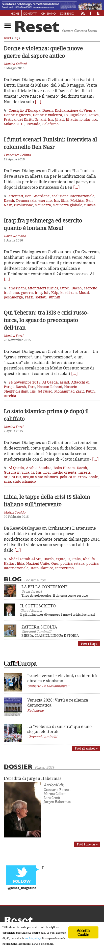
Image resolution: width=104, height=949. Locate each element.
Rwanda (33, 123)
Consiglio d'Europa (24, 110)
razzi (29, 297)
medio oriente (64, 472)
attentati (16, 196)
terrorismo (64, 567)
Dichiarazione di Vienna (75, 110)
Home (15, 13)
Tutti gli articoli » (86, 748)
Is (32, 472)
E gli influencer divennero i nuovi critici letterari (57, 614)
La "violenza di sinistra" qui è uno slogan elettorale (59, 729)
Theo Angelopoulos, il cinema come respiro (54, 595)
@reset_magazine (22, 888)
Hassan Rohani (49, 386)
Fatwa (94, 114)
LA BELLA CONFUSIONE (44, 587)
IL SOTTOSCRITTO (38, 606)
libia (64, 200)
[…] (38, 101)
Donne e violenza (47, 114)
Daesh (47, 110)
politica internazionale (79, 476)
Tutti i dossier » (87, 844)
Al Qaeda (50, 382)
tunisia (90, 205)
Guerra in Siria (16, 472)
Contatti (30, 13)
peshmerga (13, 297)
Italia (76, 558)
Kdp (54, 292)
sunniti (54, 297)
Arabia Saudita (38, 467)
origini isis (12, 476)
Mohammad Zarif (69, 391)
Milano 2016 (14, 123)
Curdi (64, 288)
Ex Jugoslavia (75, 114)
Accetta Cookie (83, 932)
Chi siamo (48, 13)
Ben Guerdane (37, 196)
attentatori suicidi (43, 288)
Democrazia (26, 200)
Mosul (84, 292)
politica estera (72, 563)
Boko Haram (64, 467)
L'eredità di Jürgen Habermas (32, 778)
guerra (27, 292)
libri (46, 472)
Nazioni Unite (37, 563)
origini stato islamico (40, 476)
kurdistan (68, 292)
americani (17, 288)
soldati (40, 297)
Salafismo (50, 123)
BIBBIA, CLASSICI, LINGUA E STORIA (50, 636)
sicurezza (43, 205)
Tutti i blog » (89, 644)
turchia (10, 395)
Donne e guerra (17, 114)
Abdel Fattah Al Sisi (25, 558)
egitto (60, 558)
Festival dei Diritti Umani (25, 119)
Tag (15, 38)
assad (64, 382)
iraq (38, 292)
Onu (54, 563)
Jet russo (45, 391)
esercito (45, 200)
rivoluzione (23, 205)
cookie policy (33, 938)
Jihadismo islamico (81, 119)
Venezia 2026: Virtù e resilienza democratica (57, 702)
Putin (90, 391)
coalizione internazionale (73, 196)
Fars (31, 386)
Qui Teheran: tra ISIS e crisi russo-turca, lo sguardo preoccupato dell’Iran (46, 320)
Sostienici (67, 13)
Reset (7, 38)
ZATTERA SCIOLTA (39, 627)
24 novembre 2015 (24, 382)
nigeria (85, 472)
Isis (50, 119)
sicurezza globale (67, 205)
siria (7, 481)
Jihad (59, 119)
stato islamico (24, 481)
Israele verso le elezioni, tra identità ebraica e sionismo (62, 678)
